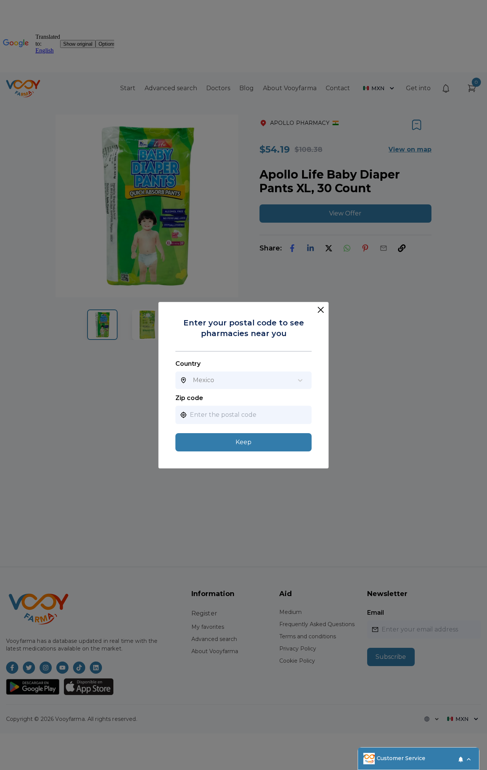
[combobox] (193, 380)
